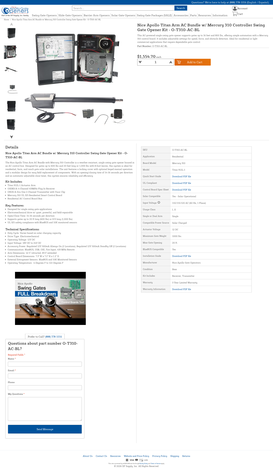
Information (220, 15)
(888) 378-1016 (53, 336)
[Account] (235, 8)
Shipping (174, 456)
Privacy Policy (159, 456)
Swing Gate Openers (44, 15)
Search (181, 8)
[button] (11, 136)
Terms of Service (156, 463)
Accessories (181, 15)
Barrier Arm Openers (97, 15)
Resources (204, 15)
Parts (193, 15)
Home (6, 19)
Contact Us (101, 456)
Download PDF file (181, 176)
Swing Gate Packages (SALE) (154, 15)
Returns (186, 456)
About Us (88, 456)
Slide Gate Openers (70, 15)
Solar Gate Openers (123, 15)
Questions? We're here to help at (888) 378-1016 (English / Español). (230, 2)
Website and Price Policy (136, 456)
